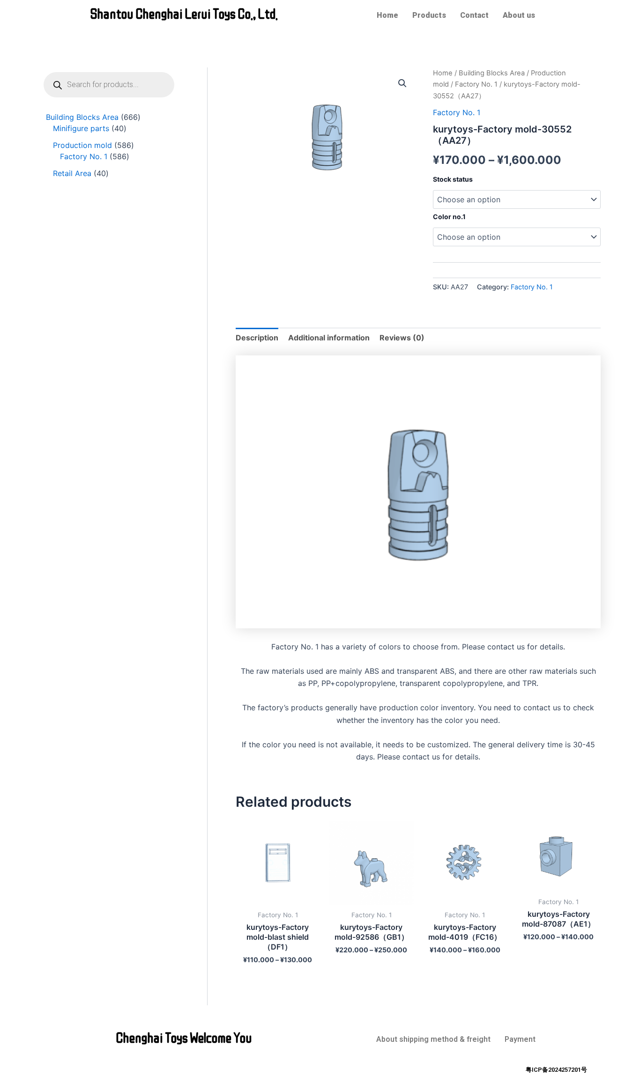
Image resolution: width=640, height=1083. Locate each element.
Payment (520, 1039)
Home (387, 15)
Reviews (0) (402, 337)
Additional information (329, 337)
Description (257, 337)
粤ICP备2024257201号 (556, 1069)
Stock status (453, 179)
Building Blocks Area (492, 73)
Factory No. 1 (476, 84)
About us (519, 15)
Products (429, 15)
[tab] (257, 337)
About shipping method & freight (433, 1039)
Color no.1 (449, 217)
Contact (474, 15)
